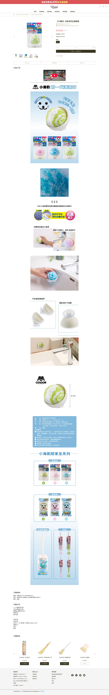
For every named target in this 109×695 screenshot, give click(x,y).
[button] (52, 36)
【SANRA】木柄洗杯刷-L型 (44, 657)
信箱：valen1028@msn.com (20, 678)
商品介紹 (27, 63)
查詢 (53, 681)
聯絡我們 (35, 676)
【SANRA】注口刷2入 (24, 657)
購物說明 (54, 676)
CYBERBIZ (42, 691)
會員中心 (54, 678)
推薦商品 (72, 11)
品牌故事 (35, 674)
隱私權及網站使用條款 (57, 674)
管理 (53, 683)
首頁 (35, 11)
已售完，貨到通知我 (76, 51)
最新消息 (35, 678)
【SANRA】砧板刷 (84, 657)
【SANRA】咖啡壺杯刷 (65, 657)
